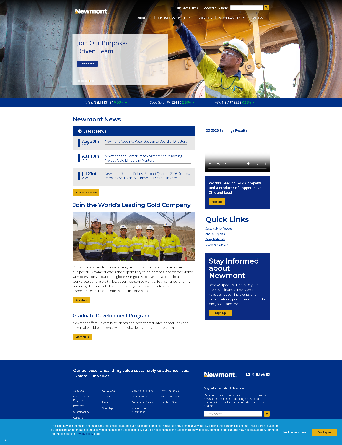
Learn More (82, 336)
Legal (105, 402)
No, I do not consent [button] (295, 432)
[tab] (79, 81)
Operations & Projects (174, 18)
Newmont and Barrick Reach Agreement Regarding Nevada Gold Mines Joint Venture (143, 158)
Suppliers (108, 396)
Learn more (87, 63)
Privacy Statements (172, 396)
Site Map (107, 408)
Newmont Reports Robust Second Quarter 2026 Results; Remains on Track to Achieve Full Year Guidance (147, 176)
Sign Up (220, 313)
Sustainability (229, 18)
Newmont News (187, 7)
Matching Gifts (169, 402)
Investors (205, 18)
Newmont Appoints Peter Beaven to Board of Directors (146, 141)
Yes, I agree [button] (324, 432)
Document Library (216, 7)
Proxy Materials (216, 240)
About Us (144, 18)
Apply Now (81, 300)
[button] (7, 440)
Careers (257, 18)
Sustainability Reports (218, 229)
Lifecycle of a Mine (142, 390)
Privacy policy (84, 433)
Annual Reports (215, 234)
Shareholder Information (139, 409)
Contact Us (108, 390)
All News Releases (86, 192)
